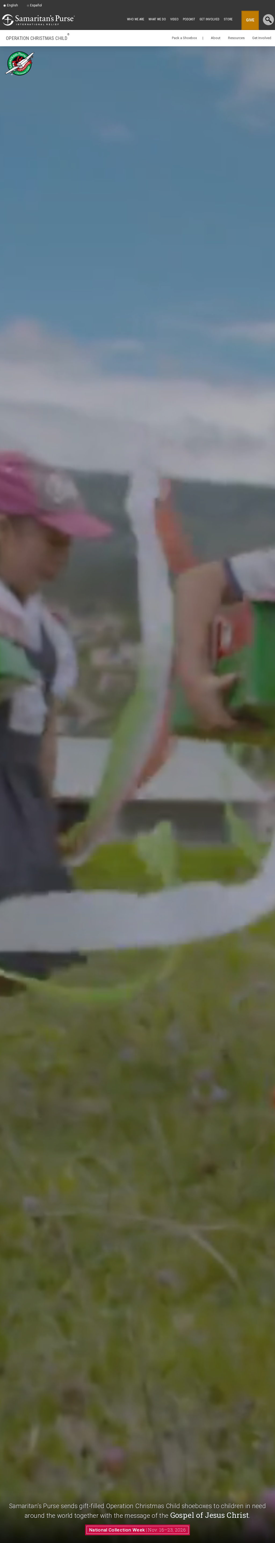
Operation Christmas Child (37, 38)
